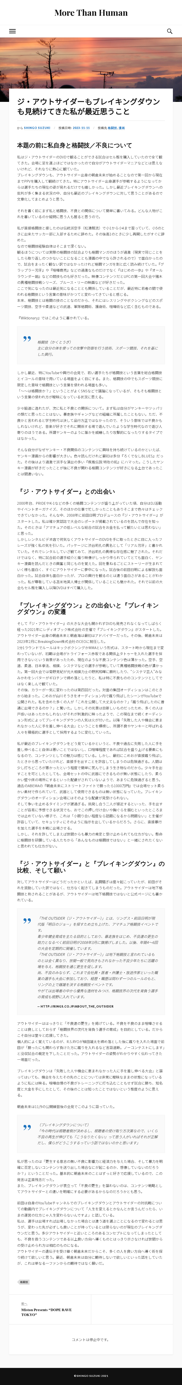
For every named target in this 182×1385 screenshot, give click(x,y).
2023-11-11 (81, 128)
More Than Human (91, 12)
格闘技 (112, 128)
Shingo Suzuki (37, 128)
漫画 (122, 128)
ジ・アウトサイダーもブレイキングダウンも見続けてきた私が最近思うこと (88, 106)
